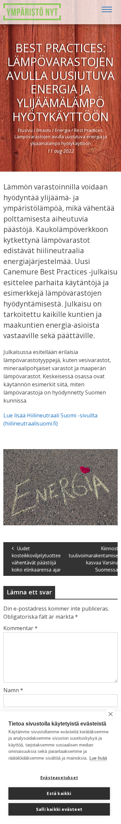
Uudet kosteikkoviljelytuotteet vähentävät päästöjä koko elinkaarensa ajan (37, 559)
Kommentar (20, 628)
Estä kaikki (59, 793)
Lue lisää (98, 758)
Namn (13, 690)
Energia (62, 130)
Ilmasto (43, 130)
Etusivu (25, 130)
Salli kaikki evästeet (59, 809)
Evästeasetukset (59, 778)
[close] (110, 713)
